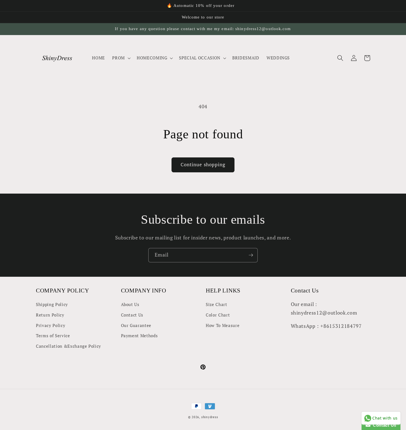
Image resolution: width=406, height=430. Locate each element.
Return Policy (50, 315)
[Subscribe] (250, 255)
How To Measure (222, 325)
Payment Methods (139, 335)
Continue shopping (203, 165)
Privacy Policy (50, 325)
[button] (121, 58)
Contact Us (132, 315)
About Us (130, 304)
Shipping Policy (52, 304)
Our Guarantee (136, 325)
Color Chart (218, 315)
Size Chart (216, 304)
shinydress (209, 417)
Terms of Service (53, 335)
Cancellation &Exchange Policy (68, 346)
